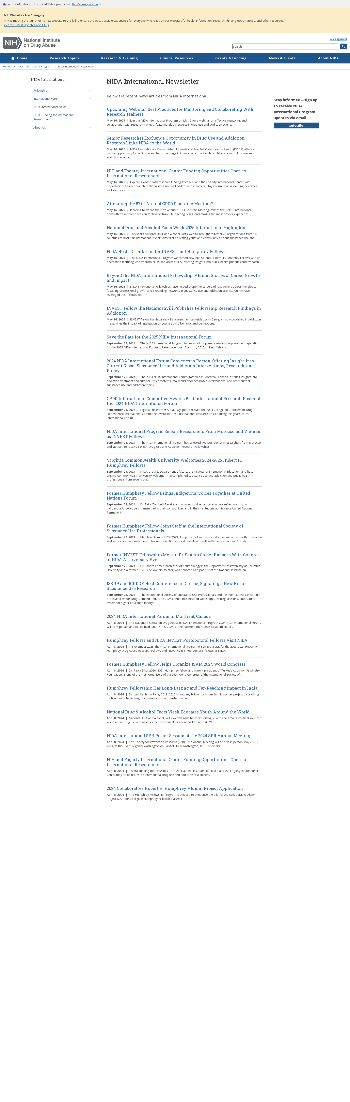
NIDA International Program (34, 66)
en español (338, 39)
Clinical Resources (176, 58)
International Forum (46, 98)
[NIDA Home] (98, 43)
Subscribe (296, 125)
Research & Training (119, 58)
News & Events (282, 58)
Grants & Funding (231, 58)
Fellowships (41, 90)
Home (22, 58)
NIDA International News (49, 107)
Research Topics (64, 58)
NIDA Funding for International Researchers (53, 117)
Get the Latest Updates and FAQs (26, 25)
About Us (39, 127)
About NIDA (328, 58)
